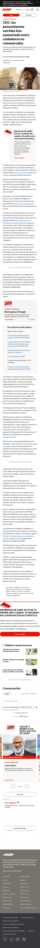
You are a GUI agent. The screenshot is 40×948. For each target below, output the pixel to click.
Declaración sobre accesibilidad (10, 921)
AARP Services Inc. (24, 887)
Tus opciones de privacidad (9, 934)
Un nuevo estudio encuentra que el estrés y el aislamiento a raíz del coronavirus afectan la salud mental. (19, 49)
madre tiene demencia (17, 103)
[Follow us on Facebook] (5, 939)
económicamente (9, 437)
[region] (20, 704)
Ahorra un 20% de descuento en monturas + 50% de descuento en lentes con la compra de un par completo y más (19, 769)
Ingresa (28, 9)
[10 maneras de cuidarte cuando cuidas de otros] (31, 651)
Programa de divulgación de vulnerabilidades (14, 931)
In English (6, 62)
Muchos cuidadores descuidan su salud (13, 660)
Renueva (28, 15)
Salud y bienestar (11, 762)
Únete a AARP (19, 158)
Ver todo (31, 319)
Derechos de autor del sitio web (10, 927)
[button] (13, 786)
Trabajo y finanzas (12, 309)
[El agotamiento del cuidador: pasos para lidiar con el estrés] (31, 672)
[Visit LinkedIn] (24, 939)
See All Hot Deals (20, 828)
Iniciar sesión (25, 693)
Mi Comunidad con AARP (17, 356)
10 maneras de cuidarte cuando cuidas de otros (11, 650)
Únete (11, 15)
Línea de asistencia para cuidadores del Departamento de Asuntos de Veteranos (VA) (19, 344)
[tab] (10, 707)
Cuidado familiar (9, 19)
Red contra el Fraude (15, 311)
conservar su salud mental (24, 204)
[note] (20, 91)
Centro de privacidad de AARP (10, 917)
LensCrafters (10, 765)
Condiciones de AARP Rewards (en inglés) (13, 924)
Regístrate (19, 9)
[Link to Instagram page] (17, 939)
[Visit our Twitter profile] (11, 939)
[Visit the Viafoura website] (24, 716)
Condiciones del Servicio (27, 917)
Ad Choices (31, 931)
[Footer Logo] (20, 854)
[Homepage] (6, 9)
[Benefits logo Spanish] (8, 305)
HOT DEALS (10, 803)
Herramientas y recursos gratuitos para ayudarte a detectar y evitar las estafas (17, 315)
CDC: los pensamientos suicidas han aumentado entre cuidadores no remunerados (16, 32)
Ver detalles (9, 319)
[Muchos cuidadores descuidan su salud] (31, 662)
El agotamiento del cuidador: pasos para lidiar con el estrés (13, 671)
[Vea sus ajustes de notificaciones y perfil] (36, 707)
